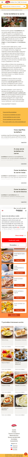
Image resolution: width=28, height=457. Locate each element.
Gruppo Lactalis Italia (14, 437)
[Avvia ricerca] (23, 6)
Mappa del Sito (14, 435)
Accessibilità (14, 441)
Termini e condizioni (14, 433)
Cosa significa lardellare (9, 112)
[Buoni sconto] (19, 2)
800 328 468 (19, 456)
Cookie (14, 430)
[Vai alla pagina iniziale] (14, 426)
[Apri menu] (2, 2)
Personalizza (13, 245)
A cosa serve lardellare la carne (11, 114)
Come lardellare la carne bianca (12, 119)
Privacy (14, 431)
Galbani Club (14, 2)
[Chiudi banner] (25, 210)
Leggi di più (23, 142)
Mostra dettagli (19, 235)
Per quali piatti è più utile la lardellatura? (14, 122)
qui (18, 227)
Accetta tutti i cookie (14, 240)
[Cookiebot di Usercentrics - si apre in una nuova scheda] (16, 211)
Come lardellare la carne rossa (11, 117)
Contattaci (14, 439)
